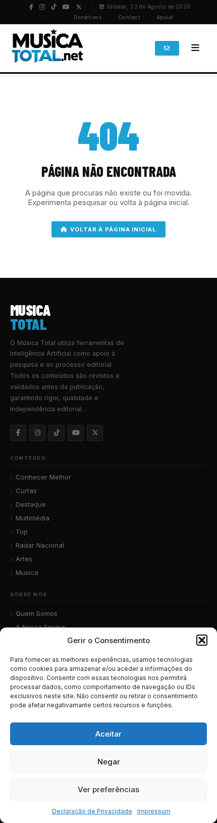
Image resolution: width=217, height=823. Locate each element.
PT (42, 17)
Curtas (26, 491)
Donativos (88, 17)
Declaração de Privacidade (92, 811)
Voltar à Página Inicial (113, 229)
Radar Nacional (40, 545)
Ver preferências (108, 789)
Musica (27, 572)
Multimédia (32, 518)
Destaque (31, 504)
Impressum (154, 811)
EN (59, 17)
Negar (108, 761)
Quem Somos (37, 613)
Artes (24, 559)
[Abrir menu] (195, 48)
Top (22, 531)
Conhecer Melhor (43, 477)
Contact (129, 17)
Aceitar (108, 734)
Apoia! (165, 17)
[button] (202, 640)
